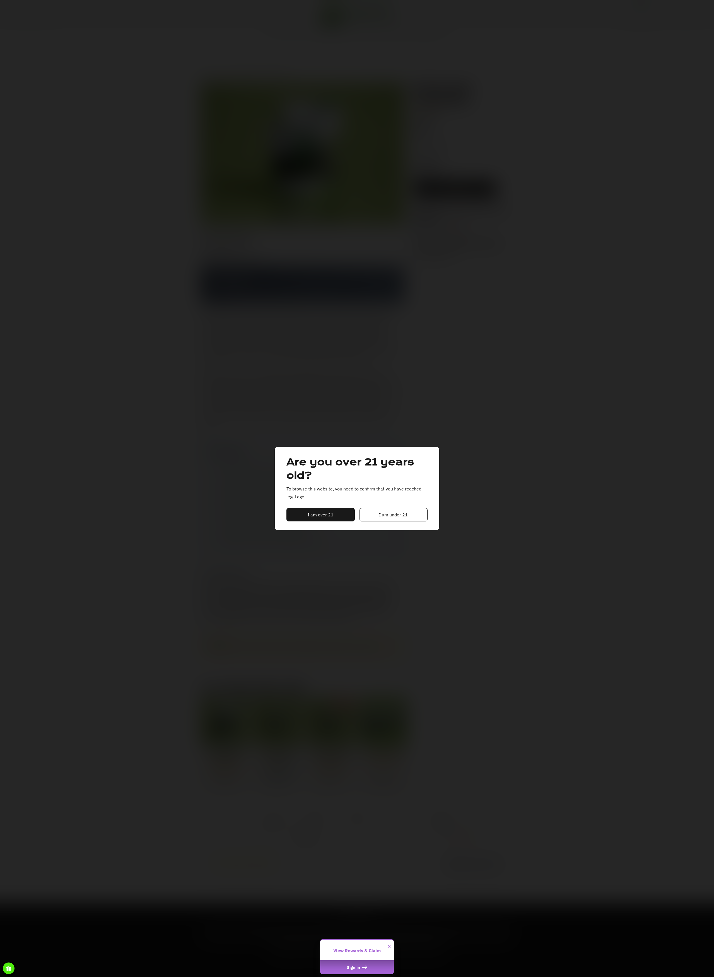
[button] (320, 514)
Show (9, 968)
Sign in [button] (354, 967)
